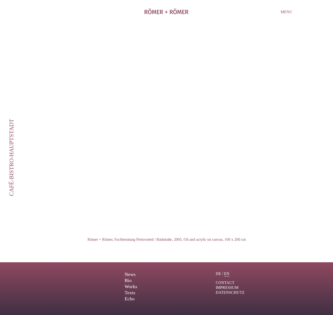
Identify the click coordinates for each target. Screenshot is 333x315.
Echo (130, 298)
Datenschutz (230, 292)
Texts (130, 292)
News (130, 274)
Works (131, 286)
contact (225, 283)
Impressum (227, 287)
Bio (128, 280)
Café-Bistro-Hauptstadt (11, 157)
